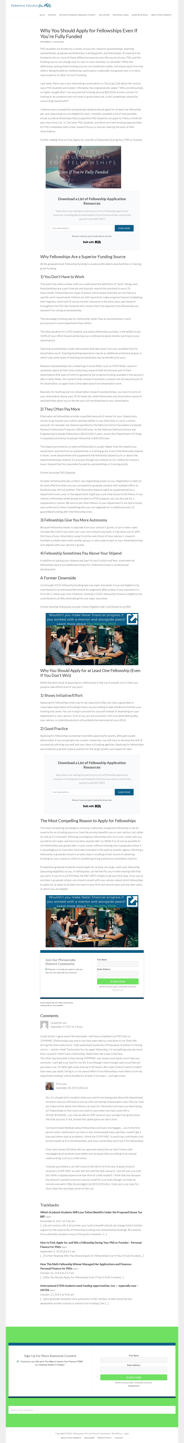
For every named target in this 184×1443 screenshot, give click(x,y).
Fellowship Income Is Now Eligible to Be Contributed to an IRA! (95, 606)
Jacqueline (56, 1022)
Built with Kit (92, 242)
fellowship (58, 1005)
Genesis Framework (101, 1433)
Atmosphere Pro (80, 1433)
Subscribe (118, 981)
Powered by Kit (117, 990)
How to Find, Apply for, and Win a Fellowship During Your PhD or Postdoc (100, 139)
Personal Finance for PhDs (31, 5)
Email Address (103, 969)
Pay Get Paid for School (62, 1003)
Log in (126, 1433)
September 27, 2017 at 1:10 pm (67, 1026)
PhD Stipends (67, 472)
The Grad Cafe (112, 83)
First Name (102, 959)
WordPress (117, 1433)
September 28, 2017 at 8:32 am (72, 1087)
